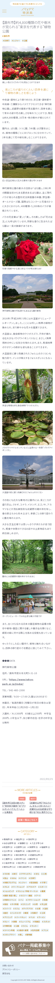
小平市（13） (35, 863)
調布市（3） (33, 859)
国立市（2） (8, 855)
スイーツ (7, 908)
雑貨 (26, 913)
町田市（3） (8, 847)
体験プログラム (10, 882)
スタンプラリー (10, 934)
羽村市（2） (32, 839)
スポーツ (43, 886)
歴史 (6, 913)
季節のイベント (10, 900)
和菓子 (35, 913)
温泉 (46, 908)
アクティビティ (26, 873)
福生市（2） (20, 839)
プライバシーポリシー (11, 969)
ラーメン (42, 917)
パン (22, 900)
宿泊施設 (34, 882)
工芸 (43, 913)
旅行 (15, 873)
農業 (43, 891)
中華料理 (8, 926)
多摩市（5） (33, 847)
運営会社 (6, 973)
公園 (25, 40)
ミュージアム (25, 921)
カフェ (17, 908)
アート (38, 895)
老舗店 (37, 921)
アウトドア (32, 886)
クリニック (8, 917)
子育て (44, 882)
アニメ (45, 930)
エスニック (26, 904)
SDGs (14, 878)
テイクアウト (28, 908)
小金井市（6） (9, 863)
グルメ (6, 886)
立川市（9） (8, 851)
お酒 (38, 908)
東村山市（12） (10, 866)
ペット (32, 917)
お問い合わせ (8, 965)
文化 (37, 873)
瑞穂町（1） (23, 843)
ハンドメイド (16, 913)
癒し (21, 934)
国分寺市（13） (34, 851)
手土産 (44, 904)
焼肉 (6, 904)
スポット (47, 921)
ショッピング (9, 891)
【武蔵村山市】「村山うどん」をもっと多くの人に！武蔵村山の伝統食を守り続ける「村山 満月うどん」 (40, 807)
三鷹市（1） (8, 859)
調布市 (7, 36)
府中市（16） (21, 859)
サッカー (34, 926)
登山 (6, 878)
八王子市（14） (38, 843)
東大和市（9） (21, 855)
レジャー (16, 40)
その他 (7, 873)
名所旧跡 (35, 930)
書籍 (15, 921)
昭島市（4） (20, 851)
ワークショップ (18, 886)
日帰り (6, 40)
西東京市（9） (40, 866)
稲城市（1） (45, 847)
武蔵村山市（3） (36, 855)
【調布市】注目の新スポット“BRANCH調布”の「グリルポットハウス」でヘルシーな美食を (14, 807)
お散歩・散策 (23, 930)
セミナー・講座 (26, 895)
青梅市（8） (8, 839)
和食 (46, 900)
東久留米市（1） (25, 866)
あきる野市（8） (10, 843)
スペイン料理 (9, 930)
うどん (25, 926)
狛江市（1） (22, 863)
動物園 (29, 934)
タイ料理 (15, 904)
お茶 (36, 904)
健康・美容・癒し (10, 895)
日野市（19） (21, 847)
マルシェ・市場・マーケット (28, 891)
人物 (45, 873)
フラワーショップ (33, 900)
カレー (6, 921)
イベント (23, 878)
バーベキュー (21, 917)
